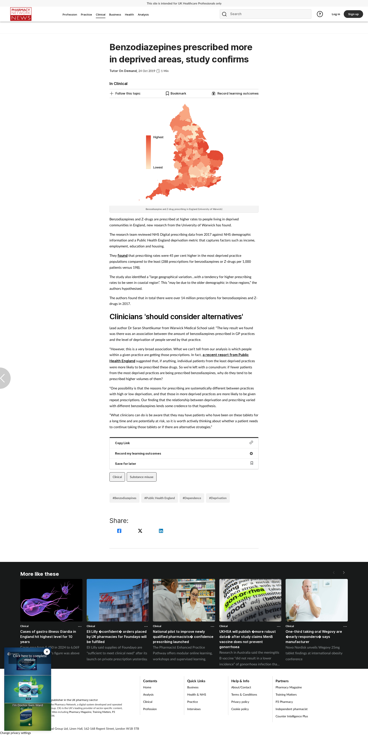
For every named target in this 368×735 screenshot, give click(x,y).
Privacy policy (240, 701)
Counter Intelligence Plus (292, 716)
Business (192, 687)
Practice (192, 701)
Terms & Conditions (244, 694)
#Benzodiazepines (124, 498)
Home (147, 687)
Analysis (148, 694)
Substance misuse (141, 477)
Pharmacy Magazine (80, 711)
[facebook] (120, 531)
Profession (150, 709)
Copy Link (122, 443)
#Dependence (192, 498)
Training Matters (102, 711)
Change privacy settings (15, 733)
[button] (343, 572)
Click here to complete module (30, 658)
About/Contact (241, 687)
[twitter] (141, 531)
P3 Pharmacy (284, 701)
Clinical (117, 477)
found (123, 255)
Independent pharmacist (292, 709)
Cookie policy (240, 709)
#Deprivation (218, 498)
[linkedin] (161, 531)
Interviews (194, 709)
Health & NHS (196, 694)
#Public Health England (159, 498)
